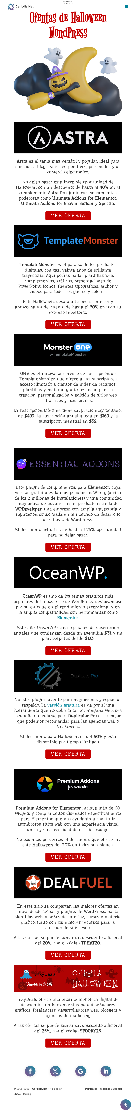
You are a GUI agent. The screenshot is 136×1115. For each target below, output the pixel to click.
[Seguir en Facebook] (30, 1071)
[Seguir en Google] (80, 1071)
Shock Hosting (22, 1094)
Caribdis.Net (39, 1088)
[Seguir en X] (55, 1071)
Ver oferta (68, 216)
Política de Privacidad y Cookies (103, 1088)
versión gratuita (63, 705)
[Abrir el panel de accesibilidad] (125, 1104)
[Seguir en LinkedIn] (106, 1071)
